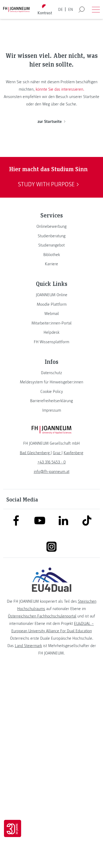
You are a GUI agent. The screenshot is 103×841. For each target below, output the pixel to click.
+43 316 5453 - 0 (52, 462)
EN (70, 9)
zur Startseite (50, 121)
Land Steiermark (28, 645)
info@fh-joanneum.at (51, 471)
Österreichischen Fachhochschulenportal (42, 616)
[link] (51, 226)
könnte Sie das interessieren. (60, 89)
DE (60, 9)
